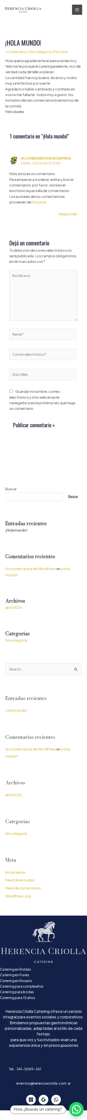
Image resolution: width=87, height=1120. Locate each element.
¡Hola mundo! (16, 530)
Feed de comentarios (23, 888)
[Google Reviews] (43, 1099)
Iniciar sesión (15, 872)
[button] (76, 1109)
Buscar (11, 489)
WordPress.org (18, 896)
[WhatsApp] (56, 1099)
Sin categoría (40, 51)
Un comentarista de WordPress (46, 158)
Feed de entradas (19, 880)
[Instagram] (31, 1099)
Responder (68, 214)
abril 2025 (13, 607)
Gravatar (39, 202)
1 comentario (16, 51)
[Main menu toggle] (77, 10)
